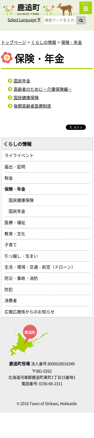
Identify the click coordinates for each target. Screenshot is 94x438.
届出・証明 (17, 166)
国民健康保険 (26, 97)
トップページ (13, 42)
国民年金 (22, 80)
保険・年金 (71, 42)
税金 (11, 178)
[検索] (81, 20)
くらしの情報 (43, 42)
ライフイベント (21, 155)
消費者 (13, 300)
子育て (13, 244)
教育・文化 (17, 233)
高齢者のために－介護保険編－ (43, 89)
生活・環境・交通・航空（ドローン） (42, 267)
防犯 (11, 289)
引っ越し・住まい (23, 256)
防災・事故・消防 (23, 278)
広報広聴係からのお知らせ (32, 311)
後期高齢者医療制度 (32, 106)
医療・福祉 (17, 222)
